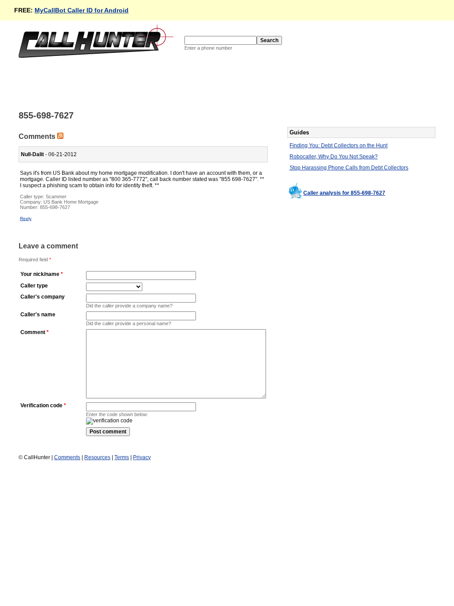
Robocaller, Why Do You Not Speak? (334, 156)
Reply (25, 218)
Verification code (41, 405)
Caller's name (37, 314)
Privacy (142, 457)
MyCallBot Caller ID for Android (82, 10)
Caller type (34, 286)
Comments (67, 457)
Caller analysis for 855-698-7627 (344, 193)
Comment (32, 332)
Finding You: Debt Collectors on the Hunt (338, 145)
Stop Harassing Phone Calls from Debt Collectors (349, 168)
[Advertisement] (180, 83)
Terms (121, 457)
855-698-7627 (55, 207)
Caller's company (42, 297)
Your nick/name (39, 274)
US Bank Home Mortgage (70, 202)
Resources (97, 457)
